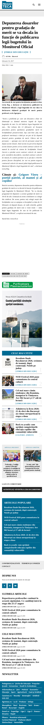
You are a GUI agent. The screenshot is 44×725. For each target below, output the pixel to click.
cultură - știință (24, 435)
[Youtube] (15, 585)
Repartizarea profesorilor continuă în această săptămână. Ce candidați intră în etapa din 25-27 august (21, 601)
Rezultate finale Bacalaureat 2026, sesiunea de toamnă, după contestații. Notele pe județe (29, 363)
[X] (9, 70)
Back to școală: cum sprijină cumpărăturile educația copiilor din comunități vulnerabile (27, 428)
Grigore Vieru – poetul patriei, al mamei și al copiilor (22, 177)
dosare (13, 273)
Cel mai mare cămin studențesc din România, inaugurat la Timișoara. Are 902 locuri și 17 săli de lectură (28, 395)
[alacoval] (4, 56)
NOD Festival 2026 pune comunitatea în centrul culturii (27, 379)
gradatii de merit (23, 273)
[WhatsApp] (18, 70)
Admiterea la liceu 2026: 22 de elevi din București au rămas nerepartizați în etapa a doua (28, 412)
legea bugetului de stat (11, 276)
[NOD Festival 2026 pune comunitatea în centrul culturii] (8, 380)
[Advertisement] (22, 247)
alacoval (15, 56)
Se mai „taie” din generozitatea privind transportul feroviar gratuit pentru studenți (32, 467)
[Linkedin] (23, 70)
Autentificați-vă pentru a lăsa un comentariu (22, 489)
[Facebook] (4, 70)
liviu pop (23, 276)
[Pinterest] (13, 70)
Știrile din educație (26, 371)
